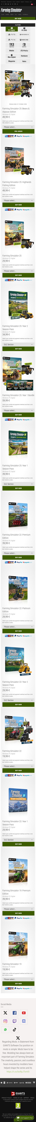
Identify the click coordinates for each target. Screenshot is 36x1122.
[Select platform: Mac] (12, 56)
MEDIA (11, 14)
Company (27, 1)
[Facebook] (6, 4)
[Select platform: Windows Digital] (12, 29)
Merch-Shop (3, 1)
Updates (18, 1)
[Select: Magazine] (12, 61)
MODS (19, 14)
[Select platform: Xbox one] (24, 39)
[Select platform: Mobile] (12, 50)
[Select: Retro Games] (24, 61)
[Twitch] (13, 4)
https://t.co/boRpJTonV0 (18, 1071)
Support (22, 1)
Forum (14, 1)
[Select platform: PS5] (12, 34)
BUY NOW (18, 19)
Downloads (9, 1)
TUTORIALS (25, 14)
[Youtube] (8, 4)
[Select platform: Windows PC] (24, 29)
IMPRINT (26, 1098)
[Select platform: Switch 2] (12, 45)
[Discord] (15, 4)
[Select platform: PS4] (12, 39)
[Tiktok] (17, 4)
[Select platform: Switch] (24, 45)
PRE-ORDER (18, 131)
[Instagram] (10, 4)
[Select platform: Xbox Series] (24, 34)
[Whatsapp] (1, 4)
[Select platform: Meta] (24, 50)
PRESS (32, 1098)
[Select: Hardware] (24, 56)
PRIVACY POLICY (7, 1098)
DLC (16, 14)
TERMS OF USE (17, 1098)
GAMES (7, 14)
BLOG (3, 14)
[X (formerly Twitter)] (3, 4)
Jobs (31, 1)
